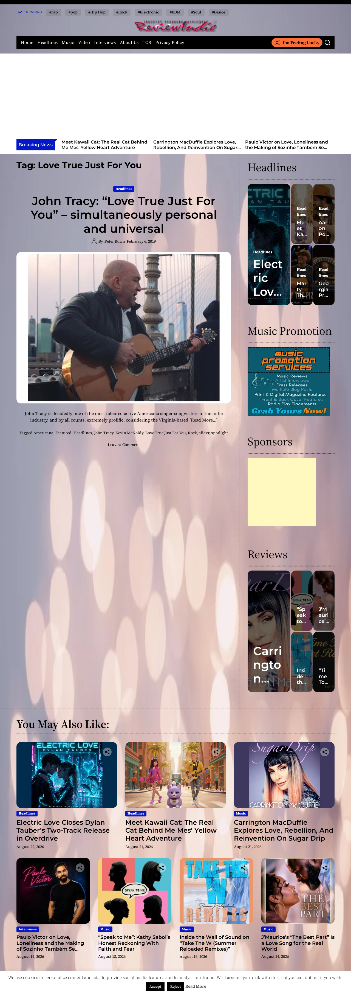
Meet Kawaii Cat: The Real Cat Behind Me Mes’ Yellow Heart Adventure (171, 830)
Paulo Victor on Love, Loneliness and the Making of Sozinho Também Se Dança (194, 147)
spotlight (219, 433)
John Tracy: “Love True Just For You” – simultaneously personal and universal (124, 215)
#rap (53, 12)
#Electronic (148, 12)
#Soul (196, 12)
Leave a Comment (124, 444)
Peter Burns (115, 241)
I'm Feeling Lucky (301, 43)
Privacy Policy (169, 42)
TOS (147, 42)
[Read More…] (203, 420)
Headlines (47, 42)
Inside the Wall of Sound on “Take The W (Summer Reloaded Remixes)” (214, 943)
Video (84, 42)
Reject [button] (175, 986)
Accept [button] (155, 986)
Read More (195, 986)
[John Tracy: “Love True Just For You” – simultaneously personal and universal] (123, 327)
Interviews (105, 42)
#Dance (218, 12)
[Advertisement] (175, 98)
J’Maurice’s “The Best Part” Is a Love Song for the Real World (298, 943)
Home (27, 42)
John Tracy (104, 433)
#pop (73, 12)
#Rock (121, 12)
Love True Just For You (165, 433)
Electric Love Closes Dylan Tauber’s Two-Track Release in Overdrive (63, 830)
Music (68, 42)
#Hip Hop (97, 12)
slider (204, 433)
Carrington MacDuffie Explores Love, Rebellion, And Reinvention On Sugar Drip (103, 147)
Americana (43, 433)
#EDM (175, 12)
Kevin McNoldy (129, 433)
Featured (63, 433)
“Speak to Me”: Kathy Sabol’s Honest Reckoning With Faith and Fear (286, 144)
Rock (192, 433)
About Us (129, 42)
